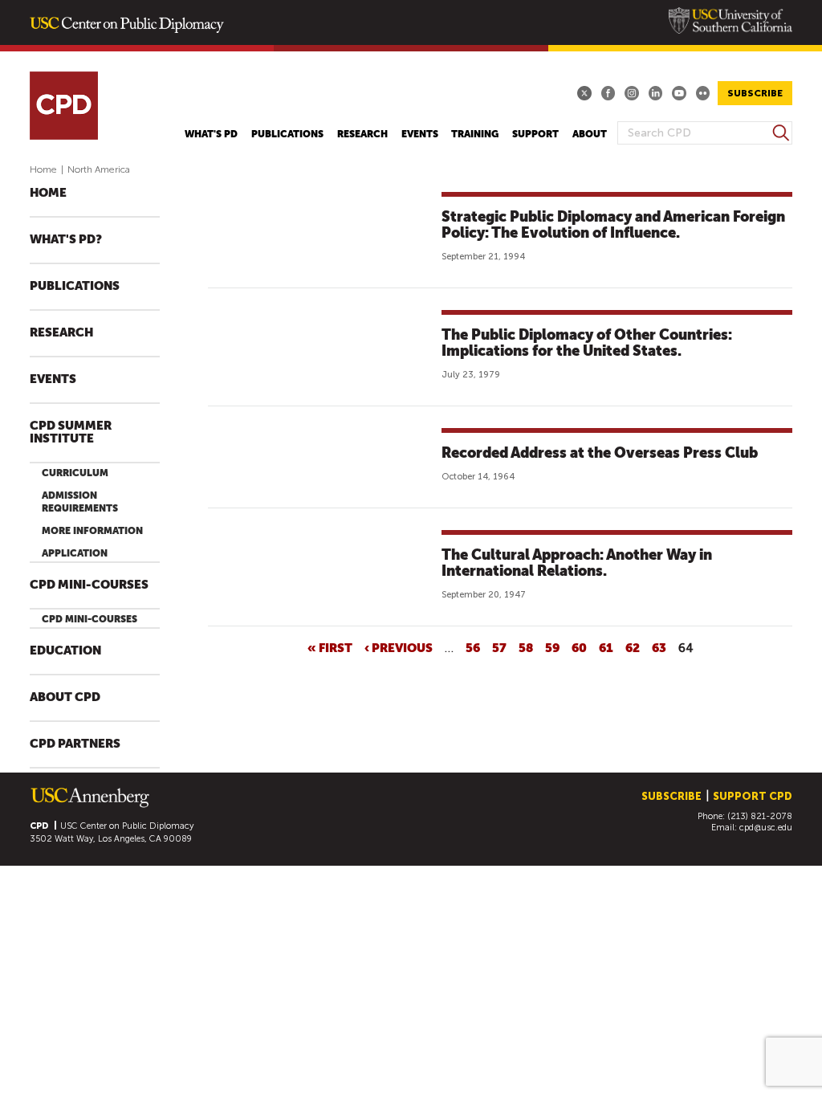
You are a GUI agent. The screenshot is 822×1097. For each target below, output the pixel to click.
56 (473, 647)
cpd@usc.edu (765, 827)
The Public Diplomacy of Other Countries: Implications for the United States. (587, 342)
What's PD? (66, 240)
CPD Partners (75, 744)
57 (499, 647)
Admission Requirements (80, 502)
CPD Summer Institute (71, 432)
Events (419, 134)
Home (43, 169)
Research (362, 134)
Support (535, 134)
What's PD (211, 134)
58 (526, 647)
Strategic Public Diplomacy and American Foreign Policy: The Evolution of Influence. (613, 224)
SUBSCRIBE (755, 93)
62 (632, 647)
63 (659, 647)
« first (329, 647)
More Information (92, 530)
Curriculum (75, 473)
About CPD (65, 697)
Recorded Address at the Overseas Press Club (600, 452)
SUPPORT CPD (752, 796)
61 (606, 647)
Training (474, 134)
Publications (287, 134)
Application (75, 553)
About (589, 134)
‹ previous (398, 647)
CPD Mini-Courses (89, 585)
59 (552, 647)
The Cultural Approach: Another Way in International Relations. (577, 562)
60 (579, 647)
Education (65, 651)
